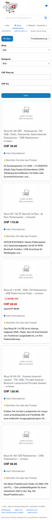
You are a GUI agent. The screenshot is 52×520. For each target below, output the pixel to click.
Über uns (18, 510)
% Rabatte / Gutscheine (36, 25)
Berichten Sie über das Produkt (21, 160)
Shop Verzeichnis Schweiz (12, 512)
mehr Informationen (15, 153)
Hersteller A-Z (20, 31)
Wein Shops (32, 512)
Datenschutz (32, 510)
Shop (18, 25)
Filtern (8, 38)
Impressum (5, 510)
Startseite (6, 31)
